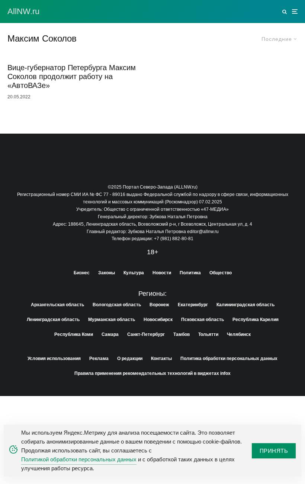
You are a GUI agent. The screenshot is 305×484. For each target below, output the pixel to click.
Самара (110, 334)
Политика (190, 272)
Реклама (99, 358)
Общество (220, 272)
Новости (161, 272)
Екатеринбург (193, 304)
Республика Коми (73, 334)
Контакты (161, 358)
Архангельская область (57, 304)
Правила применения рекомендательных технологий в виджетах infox (152, 373)
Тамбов (181, 334)
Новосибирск (158, 319)
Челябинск (239, 334)
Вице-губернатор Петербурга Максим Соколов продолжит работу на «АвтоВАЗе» (71, 76)
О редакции (129, 358)
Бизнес (82, 272)
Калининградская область (245, 304)
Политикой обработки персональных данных (79, 459)
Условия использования (54, 358)
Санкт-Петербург (146, 334)
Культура (133, 272)
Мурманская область (111, 319)
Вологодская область (117, 304)
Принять (274, 451)
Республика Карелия (255, 319)
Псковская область (202, 319)
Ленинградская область (53, 319)
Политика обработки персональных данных (228, 358)
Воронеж (159, 304)
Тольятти (208, 334)
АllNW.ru (23, 11)
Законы (106, 272)
